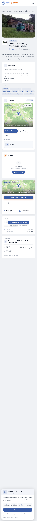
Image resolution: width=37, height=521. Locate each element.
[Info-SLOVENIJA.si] (10, 3)
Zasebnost (15, 517)
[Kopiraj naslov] (30, 124)
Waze (6, 135)
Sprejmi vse (17, 510)
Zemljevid (28, 105)
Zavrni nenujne (11, 514)
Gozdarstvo (9, 11)
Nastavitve (27, 514)
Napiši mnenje (19, 172)
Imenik (4, 11)
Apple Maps (23, 131)
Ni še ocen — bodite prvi (15, 51)
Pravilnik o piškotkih (8, 517)
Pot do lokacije (11, 131)
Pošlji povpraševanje (19, 197)
